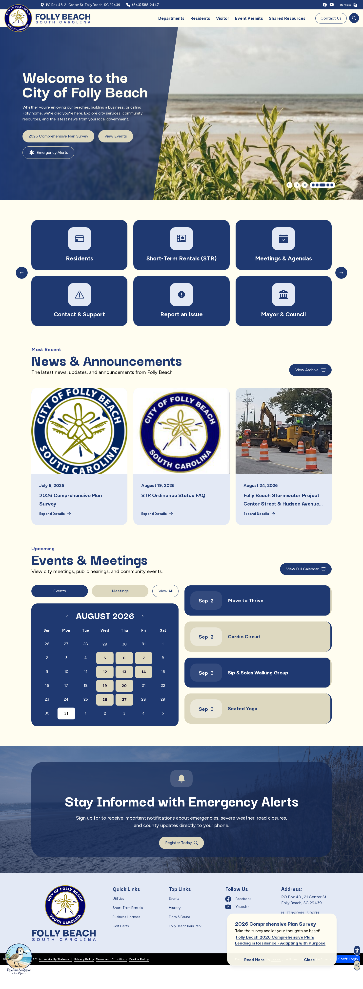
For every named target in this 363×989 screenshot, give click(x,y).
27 (124, 699)
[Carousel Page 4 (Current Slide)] (326, 185)
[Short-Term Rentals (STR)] (79, 245)
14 (143, 671)
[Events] (284, 301)
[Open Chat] (18, 959)
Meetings (120, 591)
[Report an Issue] (79, 301)
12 (105, 671)
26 (104, 699)
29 (104, 644)
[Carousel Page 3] (321, 185)
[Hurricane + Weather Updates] (284, 245)
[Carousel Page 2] (317, 185)
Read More (254, 959)
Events (59, 591)
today (157, 607)
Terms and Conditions (111, 959)
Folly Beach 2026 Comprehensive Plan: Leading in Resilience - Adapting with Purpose (280, 939)
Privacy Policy (84, 959)
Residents (200, 18)
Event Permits (249, 18)
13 (124, 671)
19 (105, 685)
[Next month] (143, 616)
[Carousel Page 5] (331, 185)
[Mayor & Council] (181, 301)
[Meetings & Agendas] (181, 245)
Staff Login (348, 959)
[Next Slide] (297, 185)
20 (124, 685)
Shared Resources (287, 18)
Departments (171, 18)
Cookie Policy (139, 959)
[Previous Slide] (289, 185)
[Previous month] (67, 616)
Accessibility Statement (55, 959)
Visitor (222, 18)
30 (124, 644)
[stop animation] (305, 185)
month (169, 607)
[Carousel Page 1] (313, 185)
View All (166, 591)
